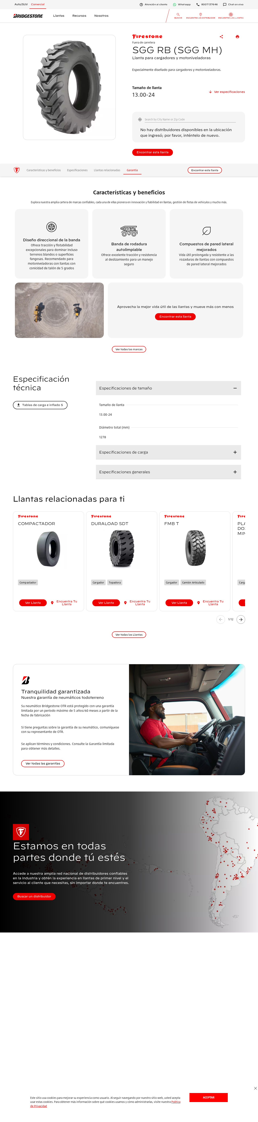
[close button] (255, 1088)
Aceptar (208, 1097)
